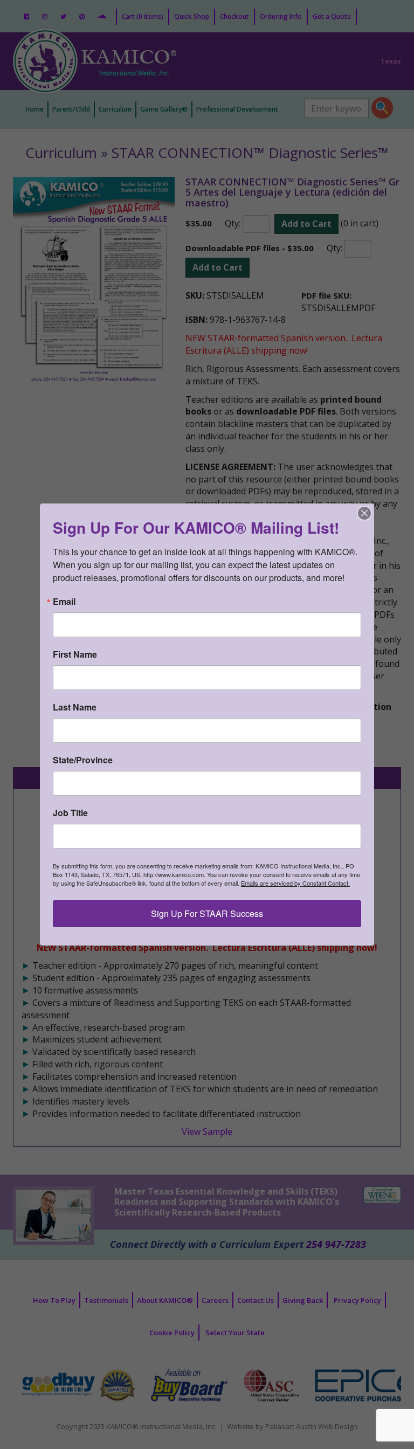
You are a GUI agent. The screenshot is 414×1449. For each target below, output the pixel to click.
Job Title (70, 813)
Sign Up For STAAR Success (207, 913)
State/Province (83, 760)
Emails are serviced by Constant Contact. (295, 883)
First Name (75, 654)
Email (64, 601)
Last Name (74, 707)
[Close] (364, 513)
